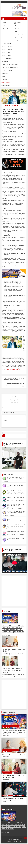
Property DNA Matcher (7, 58)
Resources (14, 795)
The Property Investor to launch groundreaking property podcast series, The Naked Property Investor (14, 385)
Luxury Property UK (6, 52)
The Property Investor (17, 838)
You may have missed (8, 712)
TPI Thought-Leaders (7, 106)
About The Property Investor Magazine (10, 67)
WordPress (18, 841)
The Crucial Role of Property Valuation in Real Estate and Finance (12, 670)
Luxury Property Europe (7, 49)
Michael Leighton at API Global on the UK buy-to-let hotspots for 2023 (15, 506)
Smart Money (15, 105)
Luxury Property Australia (7, 46)
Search (3, 435)
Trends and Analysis (7, 772)
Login (25, 407)
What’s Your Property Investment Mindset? (13, 755)
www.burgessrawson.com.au (13, 369)
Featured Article (6, 105)
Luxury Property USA (6, 55)
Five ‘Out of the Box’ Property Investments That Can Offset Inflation (15, 485)
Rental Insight (6, 727)
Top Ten (17, 40)
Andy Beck (5, 801)
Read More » (8, 635)
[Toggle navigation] (3, 18)
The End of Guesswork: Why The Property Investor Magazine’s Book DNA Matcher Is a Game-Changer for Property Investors (13, 732)
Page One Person (19, 25)
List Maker (17, 28)
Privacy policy (5, 73)
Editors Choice (6, 750)
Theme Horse (16, 839)
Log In (3, 76)
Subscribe (4, 79)
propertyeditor (6, 115)
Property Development (20, 37)
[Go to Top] (25, 838)
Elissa (8, 477)
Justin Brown (10, 531)
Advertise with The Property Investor (10, 64)
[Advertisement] (14, 591)
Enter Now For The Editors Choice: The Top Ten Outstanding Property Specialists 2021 (14, 379)
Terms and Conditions (7, 70)
